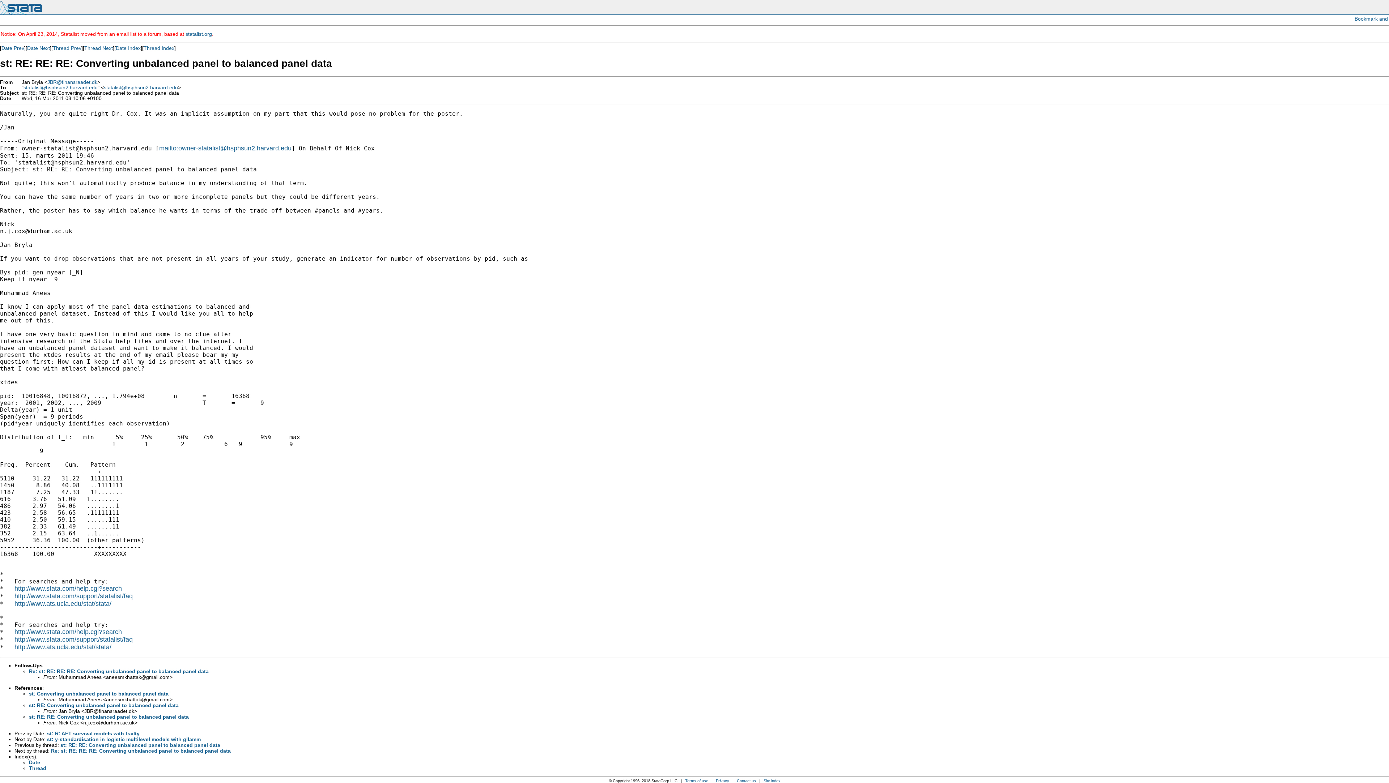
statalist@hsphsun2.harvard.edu (61, 87)
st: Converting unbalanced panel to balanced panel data (99, 694)
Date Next (38, 48)
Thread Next (98, 48)
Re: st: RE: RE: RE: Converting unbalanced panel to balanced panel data (119, 671)
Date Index (128, 48)
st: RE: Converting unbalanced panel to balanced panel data (104, 705)
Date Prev (12, 48)
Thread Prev (67, 48)
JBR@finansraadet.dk (72, 82)
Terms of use (696, 781)
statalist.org (199, 34)
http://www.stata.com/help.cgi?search (68, 588)
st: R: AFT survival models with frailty (93, 733)
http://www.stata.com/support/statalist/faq (73, 596)
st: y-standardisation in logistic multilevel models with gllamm (124, 739)
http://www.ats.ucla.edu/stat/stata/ (62, 603)
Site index (772, 781)
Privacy (722, 781)
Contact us (746, 781)
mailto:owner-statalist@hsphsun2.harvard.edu (225, 148)
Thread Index (159, 48)
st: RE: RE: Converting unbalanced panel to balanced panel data (109, 717)
